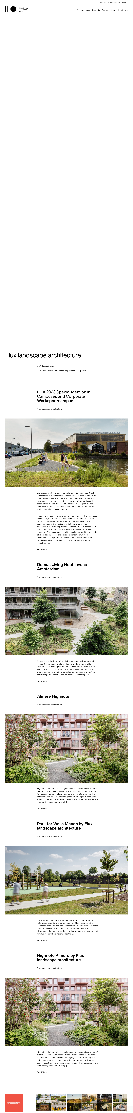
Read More (42, 549)
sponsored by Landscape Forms (113, 2)
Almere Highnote (53, 696)
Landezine (123, 10)
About (113, 10)
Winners (80, 10)
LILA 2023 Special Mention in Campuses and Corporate (61, 371)
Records (96, 10)
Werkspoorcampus (55, 401)
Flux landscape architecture (49, 409)
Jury (88, 10)
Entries (105, 10)
